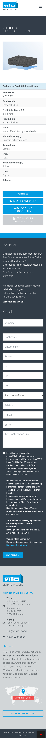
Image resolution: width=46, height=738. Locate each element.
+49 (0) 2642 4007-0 (17, 631)
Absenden (13, 555)
